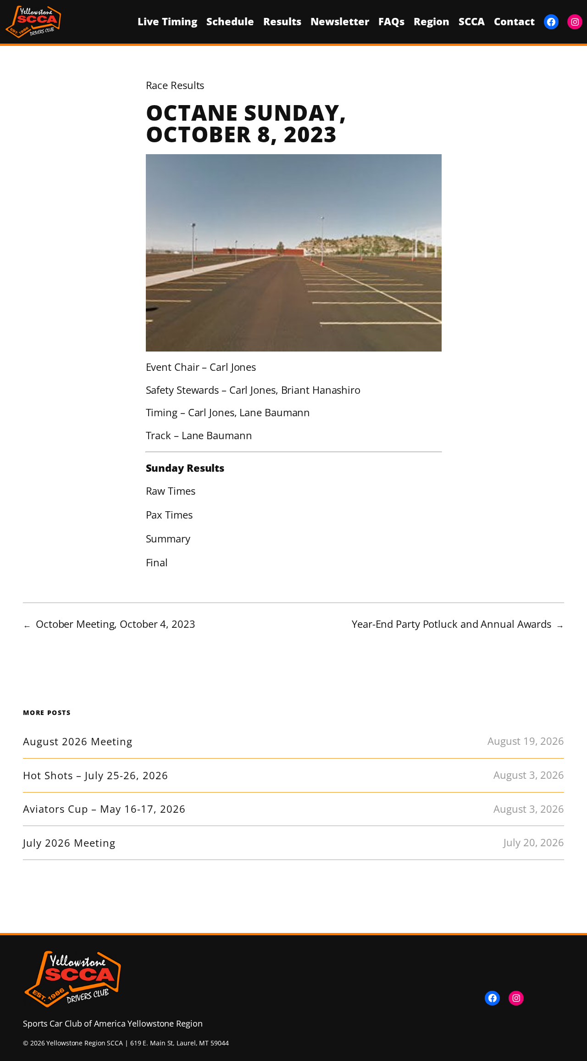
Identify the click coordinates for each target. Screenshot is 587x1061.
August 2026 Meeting (78, 742)
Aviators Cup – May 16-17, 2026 (104, 809)
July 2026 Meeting (69, 843)
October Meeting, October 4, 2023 (115, 624)
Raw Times (170, 490)
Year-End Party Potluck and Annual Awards (451, 624)
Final (157, 562)
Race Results (175, 85)
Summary (168, 538)
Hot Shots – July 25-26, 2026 (95, 776)
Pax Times (169, 514)
